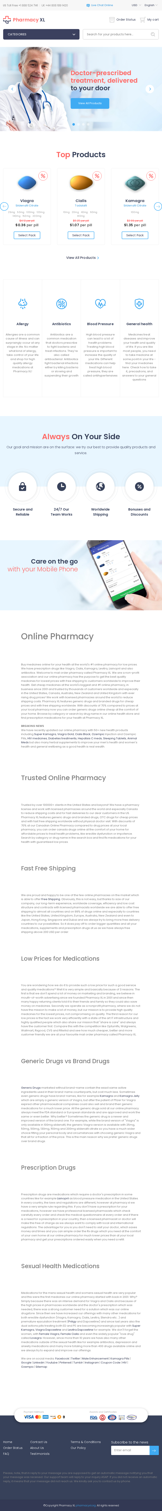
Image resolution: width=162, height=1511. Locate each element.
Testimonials (40, 1454)
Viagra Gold (65, 734)
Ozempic (98, 734)
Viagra (27, 200)
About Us (37, 1448)
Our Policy (78, 1448)
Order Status (126, 19)
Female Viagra (49, 1334)
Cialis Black (82, 734)
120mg (41, 212)
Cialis (81, 200)
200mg (36, 216)
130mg (16, 216)
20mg (75, 212)
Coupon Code (110, 1363)
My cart (153, 19)
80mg (81, 216)
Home (7, 1442)
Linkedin (38, 1363)
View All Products (90, 103)
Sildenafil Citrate (27, 205)
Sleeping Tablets (114, 738)
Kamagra (135, 200)
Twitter (75, 1359)
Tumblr (78, 1363)
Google (26, 1363)
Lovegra (36, 1338)
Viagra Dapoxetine (48, 1330)
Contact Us (38, 1442)
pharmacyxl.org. (86, 1505)
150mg (26, 216)
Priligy (72, 1321)
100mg (30, 212)
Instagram (92, 1363)
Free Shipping (50, 899)
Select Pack (27, 235)
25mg (11, 212)
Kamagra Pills (120, 1359)
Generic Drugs (31, 1088)
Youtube (52, 1363)
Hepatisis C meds (90, 738)
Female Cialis (70, 1334)
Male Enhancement (95, 1359)
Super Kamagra (45, 734)
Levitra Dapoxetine (80, 1330)
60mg (93, 212)
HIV (124, 1363)
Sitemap (41, 1367)
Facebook (62, 1359)
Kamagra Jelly (129, 1096)
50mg (20, 212)
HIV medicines (37, 738)
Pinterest (65, 1363)
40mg (84, 212)
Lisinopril (63, 1198)
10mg (66, 212)
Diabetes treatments (62, 738)
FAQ (6, 1454)
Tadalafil (81, 205)
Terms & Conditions (86, 1442)
